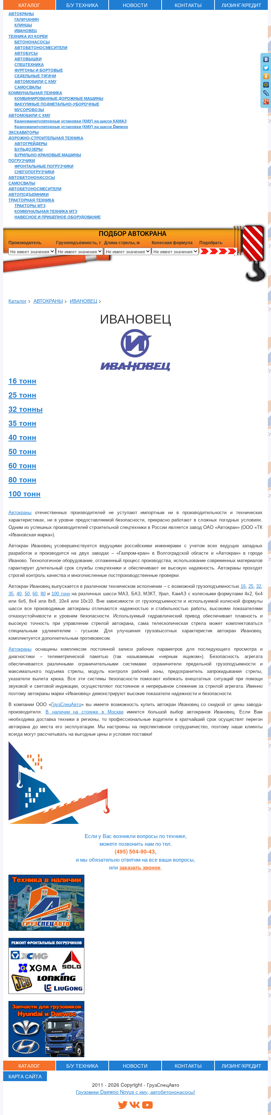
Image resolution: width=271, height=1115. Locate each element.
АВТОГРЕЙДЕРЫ (30, 143)
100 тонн (24, 493)
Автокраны (19, 512)
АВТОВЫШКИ (28, 58)
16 (243, 586)
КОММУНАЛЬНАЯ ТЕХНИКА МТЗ (45, 211)
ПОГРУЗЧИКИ (21, 160)
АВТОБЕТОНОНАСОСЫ (31, 177)
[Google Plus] (266, 100)
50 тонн (22, 451)
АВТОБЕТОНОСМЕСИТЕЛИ (40, 47)
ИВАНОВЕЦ (25, 30)
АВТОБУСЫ (26, 53)
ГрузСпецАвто (66, 704)
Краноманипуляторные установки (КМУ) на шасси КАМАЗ (70, 120)
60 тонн (22, 465)
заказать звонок (140, 867)
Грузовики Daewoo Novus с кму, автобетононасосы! (135, 1091)
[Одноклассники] (266, 74)
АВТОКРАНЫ (21, 13)
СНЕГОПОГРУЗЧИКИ (34, 171)
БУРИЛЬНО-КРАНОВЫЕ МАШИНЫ (47, 154)
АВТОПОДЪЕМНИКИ (28, 194)
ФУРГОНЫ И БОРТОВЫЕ (38, 70)
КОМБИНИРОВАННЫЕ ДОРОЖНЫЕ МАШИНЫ (58, 98)
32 (258, 586)
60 (34, 593)
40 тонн (22, 437)
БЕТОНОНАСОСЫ (32, 41)
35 (10, 593)
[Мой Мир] (266, 83)
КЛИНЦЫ (23, 25)
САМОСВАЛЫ (27, 87)
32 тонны (25, 408)
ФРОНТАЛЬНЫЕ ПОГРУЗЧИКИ (43, 166)
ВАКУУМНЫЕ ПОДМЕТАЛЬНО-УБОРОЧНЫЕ (56, 104)
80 (43, 593)
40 (19, 593)
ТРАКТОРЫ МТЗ (30, 205)
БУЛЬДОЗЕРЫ (28, 149)
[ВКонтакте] (266, 57)
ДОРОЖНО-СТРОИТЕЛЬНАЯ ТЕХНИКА (45, 137)
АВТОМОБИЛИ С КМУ (35, 81)
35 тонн (22, 422)
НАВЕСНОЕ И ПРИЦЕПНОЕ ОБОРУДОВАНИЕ (57, 216)
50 (27, 593)
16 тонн (22, 380)
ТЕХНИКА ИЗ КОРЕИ (28, 36)
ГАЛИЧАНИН (26, 19)
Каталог (17, 300)
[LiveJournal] (266, 91)
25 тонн (22, 394)
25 (250, 586)
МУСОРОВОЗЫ (29, 109)
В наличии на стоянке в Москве (85, 712)
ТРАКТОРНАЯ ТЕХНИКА (31, 200)
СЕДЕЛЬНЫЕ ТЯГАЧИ (35, 75)
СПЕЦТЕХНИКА (29, 64)
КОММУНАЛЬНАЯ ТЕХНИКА (35, 92)
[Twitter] (266, 66)
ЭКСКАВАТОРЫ (23, 132)
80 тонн (22, 479)
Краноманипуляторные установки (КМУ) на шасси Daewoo (71, 126)
